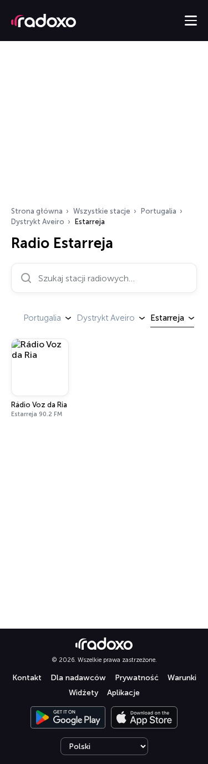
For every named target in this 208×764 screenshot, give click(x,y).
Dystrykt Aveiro (37, 221)
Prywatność (137, 677)
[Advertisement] (104, 127)
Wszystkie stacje (101, 211)
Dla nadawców (78, 677)
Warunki (182, 677)
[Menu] (191, 20)
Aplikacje (123, 692)
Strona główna (37, 211)
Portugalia (158, 211)
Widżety (83, 692)
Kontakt (27, 677)
